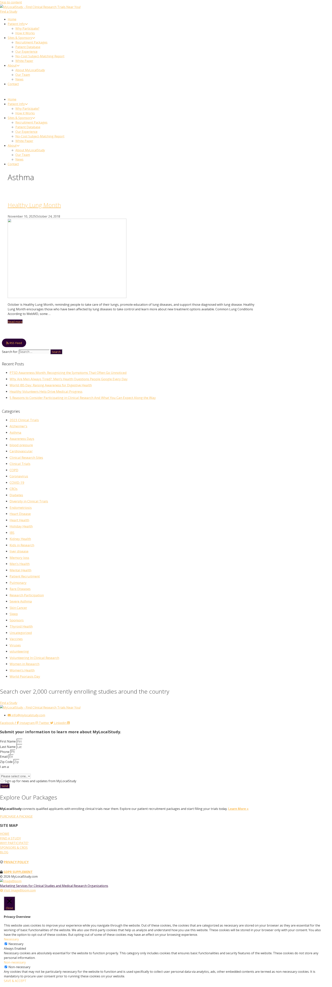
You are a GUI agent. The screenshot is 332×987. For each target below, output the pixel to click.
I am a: (4, 767)
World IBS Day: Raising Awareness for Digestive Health (51, 385)
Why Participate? (27, 28)
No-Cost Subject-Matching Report (39, 56)
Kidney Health (20, 539)
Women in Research (24, 664)
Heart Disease (20, 513)
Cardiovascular (21, 451)
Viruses (15, 645)
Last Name (8, 747)
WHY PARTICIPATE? (14, 843)
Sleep (14, 614)
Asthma (15, 432)
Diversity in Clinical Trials (29, 501)
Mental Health (20, 570)
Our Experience (26, 51)
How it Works (25, 33)
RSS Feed (15, 343)
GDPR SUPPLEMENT (18, 872)
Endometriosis (21, 507)
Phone (5, 752)
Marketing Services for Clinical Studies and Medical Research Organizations (54, 886)
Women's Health (22, 670)
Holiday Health (21, 526)
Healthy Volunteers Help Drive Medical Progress (46, 391)
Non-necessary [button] (15, 962)
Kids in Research (22, 545)
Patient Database (27, 47)
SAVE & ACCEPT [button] (15, 981)
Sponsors (17, 620)
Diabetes (16, 495)
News (19, 79)
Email (4, 756)
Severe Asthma (21, 601)
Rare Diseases (20, 589)
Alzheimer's (18, 426)
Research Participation (27, 595)
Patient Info (16, 24)
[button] (166, 91)
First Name (8, 741)
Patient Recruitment (25, 576)
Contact (13, 84)
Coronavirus (19, 476)
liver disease (19, 551)
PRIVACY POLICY (16, 862)
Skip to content (11, 2)
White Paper (24, 61)
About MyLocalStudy (30, 70)
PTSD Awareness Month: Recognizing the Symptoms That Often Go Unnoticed (68, 372)
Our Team (22, 75)
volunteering (19, 651)
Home (12, 19)
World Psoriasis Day (25, 676)
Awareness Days (22, 438)
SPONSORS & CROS (14, 848)
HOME (4, 834)
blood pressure (21, 445)
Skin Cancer (18, 607)
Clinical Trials (20, 463)
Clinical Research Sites (26, 457)
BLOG (4, 852)
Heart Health (19, 520)
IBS (12, 532)
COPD (14, 470)
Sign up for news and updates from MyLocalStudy (40, 781)
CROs (13, 488)
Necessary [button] (11, 939)
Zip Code (6, 762)
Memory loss (19, 557)
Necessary (15, 944)
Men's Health (20, 564)
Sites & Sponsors (20, 38)
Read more (15, 321)
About (12, 65)
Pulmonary (18, 582)
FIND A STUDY (10, 838)
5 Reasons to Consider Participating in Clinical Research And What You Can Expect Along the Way (83, 397)
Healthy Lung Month (34, 205)
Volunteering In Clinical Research (34, 657)
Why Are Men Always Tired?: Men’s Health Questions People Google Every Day (69, 379)
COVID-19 (17, 482)
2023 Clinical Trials (24, 420)
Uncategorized (21, 632)
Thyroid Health (21, 626)
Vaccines (16, 639)
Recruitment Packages (31, 42)
